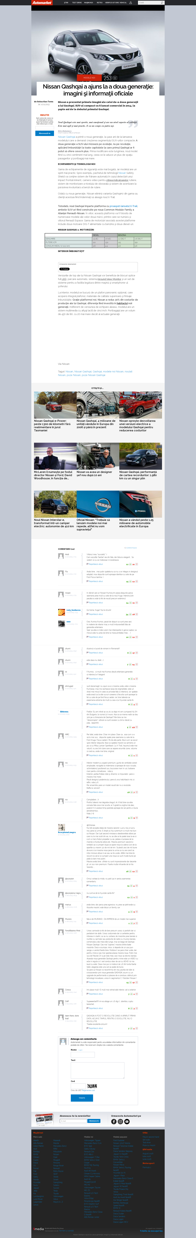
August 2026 (148, 1154)
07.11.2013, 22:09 (72, 881)
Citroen (36, 1157)
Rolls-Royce (58, 1171)
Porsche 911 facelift (92, 1201)
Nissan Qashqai (66, 136)
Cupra (35, 1160)
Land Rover (38, 1199)
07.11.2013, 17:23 (71, 595)
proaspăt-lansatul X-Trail (123, 206)
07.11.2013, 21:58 (71, 802)
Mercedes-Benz (60, 1146)
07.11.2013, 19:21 (71, 688)
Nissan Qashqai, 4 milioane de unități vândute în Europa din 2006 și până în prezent (96, 424)
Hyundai (36, 1182)
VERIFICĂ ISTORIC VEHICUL (116, 3)
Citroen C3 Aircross (92, 1173)
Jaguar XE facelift (120, 1186)
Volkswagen (58, 1196)
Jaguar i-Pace (119, 1175)
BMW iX (116, 1208)
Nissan (122, 173)
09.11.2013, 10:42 (72, 992)
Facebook (114, 1121)
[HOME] (42, 2)
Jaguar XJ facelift (120, 1154)
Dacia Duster (118, 1214)
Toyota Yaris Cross (120, 1157)
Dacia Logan (118, 1219)
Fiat (34, 1171)
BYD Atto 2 (88, 1154)
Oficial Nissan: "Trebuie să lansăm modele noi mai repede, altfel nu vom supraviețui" (93, 524)
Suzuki (56, 1188)
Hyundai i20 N (119, 1173)
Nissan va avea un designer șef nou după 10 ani (94, 473)
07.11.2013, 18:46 (72, 651)
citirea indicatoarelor (117, 180)
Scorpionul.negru (67, 832)
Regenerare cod (88, 1090)
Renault (56, 1168)
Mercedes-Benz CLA (92, 1143)
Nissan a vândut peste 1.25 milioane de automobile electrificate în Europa (136, 523)
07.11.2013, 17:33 (73, 612)
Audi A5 (87, 1179)
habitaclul (122, 303)
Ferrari (36, 1168)
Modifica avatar (63, 1041)
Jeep (35, 1191)
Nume (74, 1050)
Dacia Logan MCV (120, 1222)
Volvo (55, 1199)
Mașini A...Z (58, 1202)
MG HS (87, 1185)
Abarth (36, 1140)
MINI (55, 1149)
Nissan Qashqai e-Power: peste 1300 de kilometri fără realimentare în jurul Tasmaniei (52, 425)
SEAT (55, 1174)
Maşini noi (38, 1133)
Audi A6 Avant (90, 1171)
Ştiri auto (146, 1140)
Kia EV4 (87, 1168)
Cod (73, 1081)
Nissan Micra (118, 1165)
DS (34, 1165)
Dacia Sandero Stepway (123, 1151)
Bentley (36, 1152)
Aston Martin (38, 1146)
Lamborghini (38, 1196)
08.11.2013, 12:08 (72, 933)
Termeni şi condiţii (66, 1231)
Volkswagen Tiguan (92, 1140)
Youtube (127, 1121)
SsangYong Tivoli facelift (123, 1194)
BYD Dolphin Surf (91, 1204)
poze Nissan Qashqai (93, 375)
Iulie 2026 (147, 1156)
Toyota (56, 1193)
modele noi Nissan (113, 371)
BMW (35, 1154)
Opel (55, 1157)
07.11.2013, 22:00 (64, 835)
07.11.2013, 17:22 (71, 574)
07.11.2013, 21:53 (71, 765)
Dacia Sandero (119, 1216)
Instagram (120, 1121)
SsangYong (57, 1182)
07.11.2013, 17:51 (73, 624)
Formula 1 (147, 1167)
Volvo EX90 (89, 1198)
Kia (34, 1193)
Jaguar (36, 1188)
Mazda (56, 1143)
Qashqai (97, 371)
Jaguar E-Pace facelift (122, 1183)
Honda (36, 1179)
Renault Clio (89, 1152)
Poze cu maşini (149, 1145)
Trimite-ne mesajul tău (151, 1231)
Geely (35, 1177)
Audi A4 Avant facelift (122, 1197)
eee (69, 622)
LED (64, 279)
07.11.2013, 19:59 (64, 714)
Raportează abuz (96, 564)
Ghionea (64, 712)
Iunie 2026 (147, 1159)
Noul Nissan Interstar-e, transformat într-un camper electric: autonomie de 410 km (54, 523)
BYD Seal (88, 1146)
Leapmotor (37, 1202)
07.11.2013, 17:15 (71, 557)
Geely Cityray (89, 1149)
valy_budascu (74, 610)
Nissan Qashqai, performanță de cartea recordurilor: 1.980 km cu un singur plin (138, 475)
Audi (35, 1149)
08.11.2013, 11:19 (71, 921)
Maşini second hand (151, 1137)
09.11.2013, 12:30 (71, 1021)
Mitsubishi (57, 1152)
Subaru (56, 1185)
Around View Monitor (109, 279)
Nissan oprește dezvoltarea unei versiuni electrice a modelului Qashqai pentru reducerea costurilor (137, 425)
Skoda (55, 1177)
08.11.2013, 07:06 (72, 907)
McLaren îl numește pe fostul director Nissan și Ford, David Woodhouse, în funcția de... (53, 475)
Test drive (147, 1142)
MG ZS (87, 1190)
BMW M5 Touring (91, 1165)
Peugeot (56, 1160)
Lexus (35, 1205)
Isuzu (35, 1185)
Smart (55, 1179)
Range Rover (58, 1165)
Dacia (35, 1163)
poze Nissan (74, 375)
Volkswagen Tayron (92, 1187)
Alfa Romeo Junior (91, 1217)
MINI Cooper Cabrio (92, 1176)
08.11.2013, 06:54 (72, 895)
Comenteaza (131, 548)
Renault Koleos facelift (122, 1211)
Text (73, 1060)
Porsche (56, 1163)
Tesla (55, 1191)
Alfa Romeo (38, 1143)
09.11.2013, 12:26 (71, 1004)
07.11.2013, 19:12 (71, 674)
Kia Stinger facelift (120, 1200)
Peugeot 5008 (90, 1182)
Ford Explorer (118, 1140)
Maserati (56, 1140)
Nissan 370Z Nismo (121, 1143)
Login (130, 2)
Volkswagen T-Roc (92, 1157)
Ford (35, 1174)
